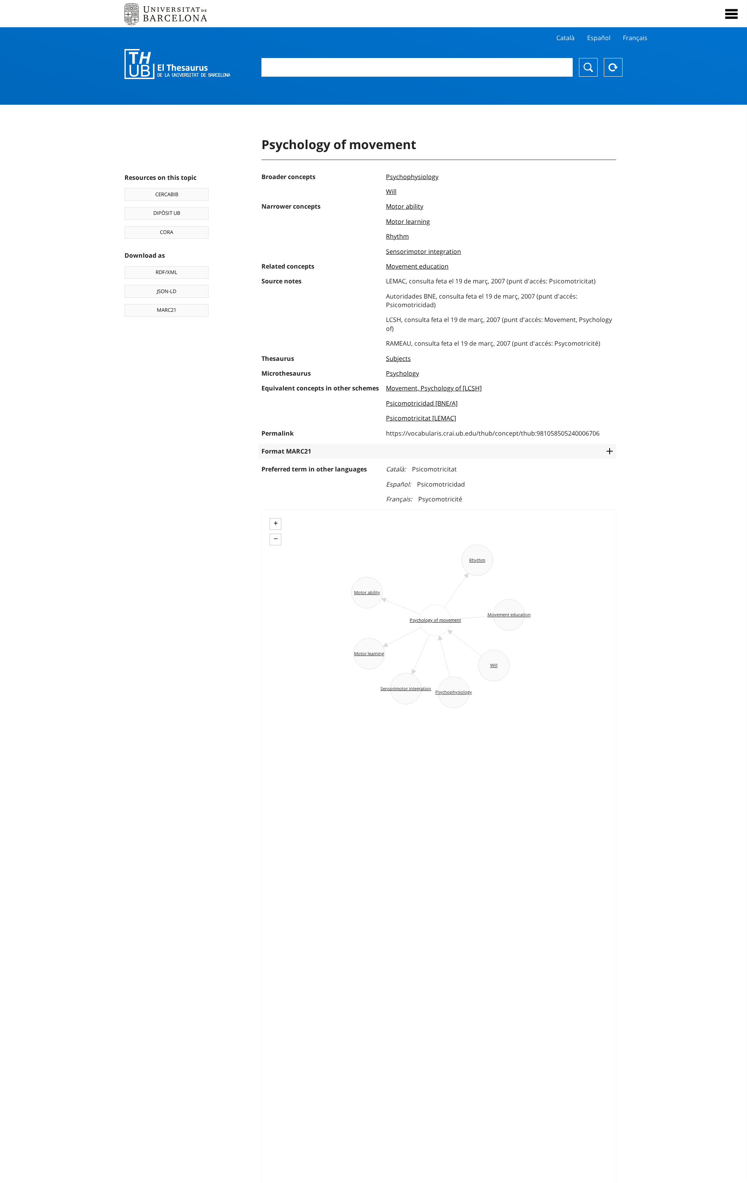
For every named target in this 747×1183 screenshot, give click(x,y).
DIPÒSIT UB (166, 212)
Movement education (417, 266)
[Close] (731, 14)
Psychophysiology (412, 176)
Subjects (398, 358)
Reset (613, 67)
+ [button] (276, 523)
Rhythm (397, 236)
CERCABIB (166, 194)
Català (565, 37)
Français (635, 37)
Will (391, 191)
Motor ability (404, 206)
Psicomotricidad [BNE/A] (422, 403)
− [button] (276, 539)
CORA (166, 232)
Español (598, 37)
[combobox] (417, 67)
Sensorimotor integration (423, 251)
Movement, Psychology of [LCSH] (434, 388)
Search (588, 67)
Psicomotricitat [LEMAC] (421, 418)
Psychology (402, 373)
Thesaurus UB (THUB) (177, 64)
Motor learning (408, 221)
